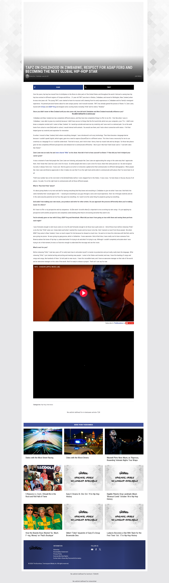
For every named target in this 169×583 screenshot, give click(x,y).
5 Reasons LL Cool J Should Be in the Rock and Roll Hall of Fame (41, 495)
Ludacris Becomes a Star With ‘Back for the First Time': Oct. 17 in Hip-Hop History (124, 534)
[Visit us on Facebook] (97, 549)
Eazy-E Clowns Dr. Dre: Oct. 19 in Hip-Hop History (82, 495)
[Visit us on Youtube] (93, 549)
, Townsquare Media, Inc (49, 563)
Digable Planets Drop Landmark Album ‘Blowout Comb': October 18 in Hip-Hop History (122, 496)
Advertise (56, 549)
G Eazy (43, 107)
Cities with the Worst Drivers (77, 457)
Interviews (50, 404)
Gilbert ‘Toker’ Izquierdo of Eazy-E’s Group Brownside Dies (83, 534)
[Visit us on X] (101, 549)
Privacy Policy (57, 554)
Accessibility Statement (60, 552)
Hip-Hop (43, 404)
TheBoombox (118, 323)
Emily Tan (32, 76)
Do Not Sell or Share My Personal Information (67, 558)
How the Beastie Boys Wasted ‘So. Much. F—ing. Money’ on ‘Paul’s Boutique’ (42, 534)
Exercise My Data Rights (60, 556)
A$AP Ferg (52, 107)
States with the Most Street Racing (39, 457)
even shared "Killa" (62, 153)
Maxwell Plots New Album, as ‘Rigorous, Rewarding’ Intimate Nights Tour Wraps (123, 458)
